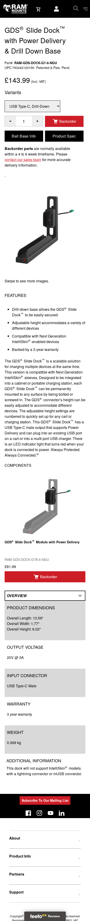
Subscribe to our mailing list (45, 800)
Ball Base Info (24, 136)
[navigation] (85, 8)
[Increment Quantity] (10, 121)
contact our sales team (23, 159)
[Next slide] (74, 460)
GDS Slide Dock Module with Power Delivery (42, 541)
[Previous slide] (15, 460)
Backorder (67, 121)
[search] (75, 8)
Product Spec (64, 136)
